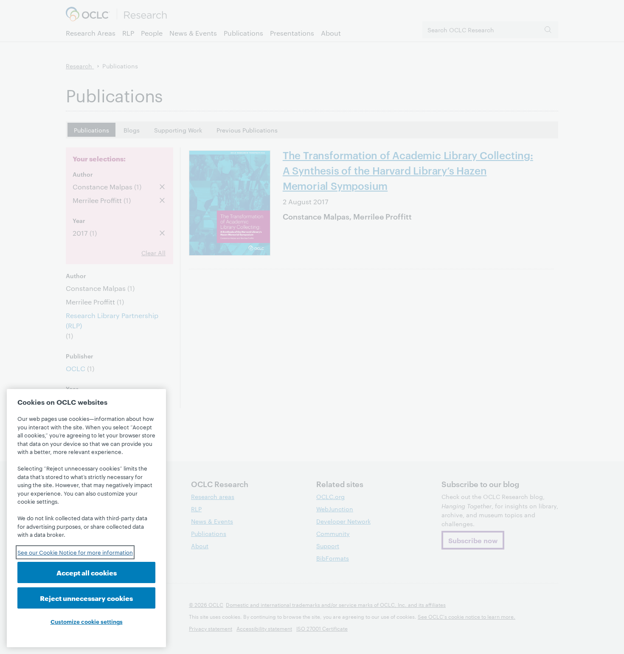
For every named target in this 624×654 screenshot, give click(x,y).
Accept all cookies (86, 572)
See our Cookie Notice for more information (75, 552)
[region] (86, 518)
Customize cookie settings (87, 621)
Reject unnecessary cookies (86, 598)
